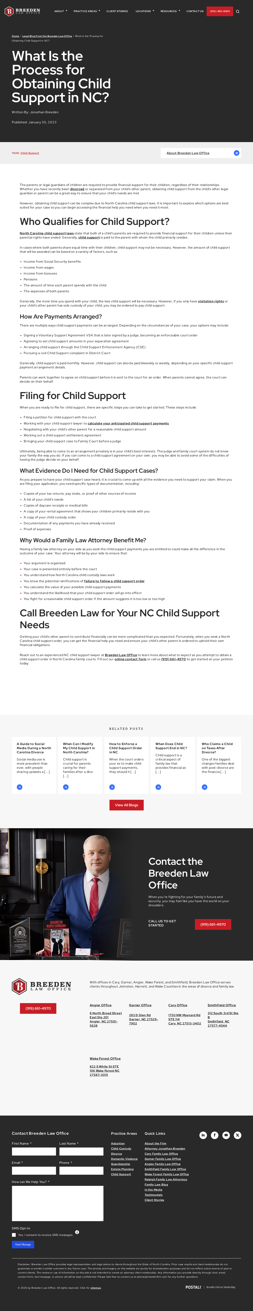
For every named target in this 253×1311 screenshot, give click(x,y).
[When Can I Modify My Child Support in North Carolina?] (80, 765)
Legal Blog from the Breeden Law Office (47, 36)
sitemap (96, 1287)
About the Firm (155, 1143)
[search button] (239, 11)
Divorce (116, 1153)
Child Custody (121, 1148)
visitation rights (211, 301)
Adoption (118, 1143)
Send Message (23, 1244)
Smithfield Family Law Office (165, 1169)
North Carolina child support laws (47, 233)
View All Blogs (126, 805)
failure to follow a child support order (114, 581)
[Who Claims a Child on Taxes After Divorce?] (219, 765)
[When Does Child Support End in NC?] (173, 765)
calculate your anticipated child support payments (128, 423)
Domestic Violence (124, 1159)
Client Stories (117, 11)
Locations (143, 11)
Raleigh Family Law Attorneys (166, 1179)
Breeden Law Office (121, 655)
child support (89, 237)
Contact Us (195, 11)
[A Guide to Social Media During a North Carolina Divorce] (34, 765)
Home (15, 36)
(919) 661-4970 (173, 659)
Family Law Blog (156, 1184)
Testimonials (154, 1195)
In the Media (153, 1189)
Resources (169, 11)
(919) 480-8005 (220, 11)
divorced (77, 189)
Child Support (30, 153)
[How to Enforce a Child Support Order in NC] (126, 765)
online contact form (130, 659)
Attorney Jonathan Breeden (165, 1148)
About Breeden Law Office (188, 153)
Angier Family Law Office (163, 1164)
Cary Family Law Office (161, 1153)
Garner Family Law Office (163, 1159)
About (59, 11)
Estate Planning (122, 1169)
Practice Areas (85, 11)
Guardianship (120, 1164)
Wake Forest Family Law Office (167, 1174)
